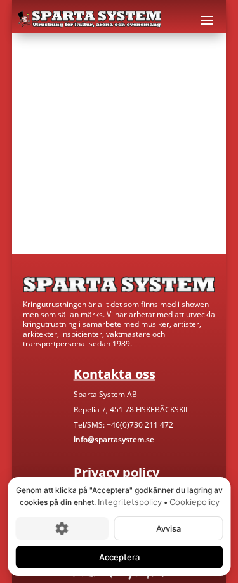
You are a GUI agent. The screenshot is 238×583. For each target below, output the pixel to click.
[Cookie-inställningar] (62, 527)
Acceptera (119, 556)
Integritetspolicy (129, 502)
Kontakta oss (155, 205)
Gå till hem (57, 205)
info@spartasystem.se (114, 439)
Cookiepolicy (194, 502)
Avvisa (167, 528)
